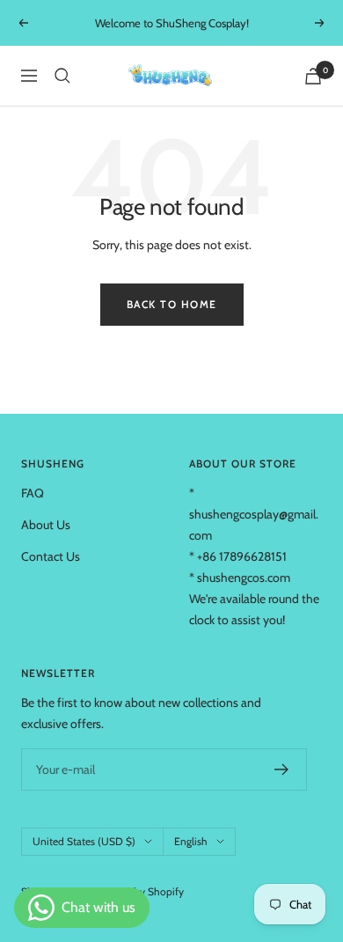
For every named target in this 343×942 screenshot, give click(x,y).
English (191, 841)
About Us (45, 525)
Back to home (172, 304)
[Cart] (313, 76)
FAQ (32, 493)
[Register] (281, 769)
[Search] (62, 76)
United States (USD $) (84, 841)
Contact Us (50, 556)
